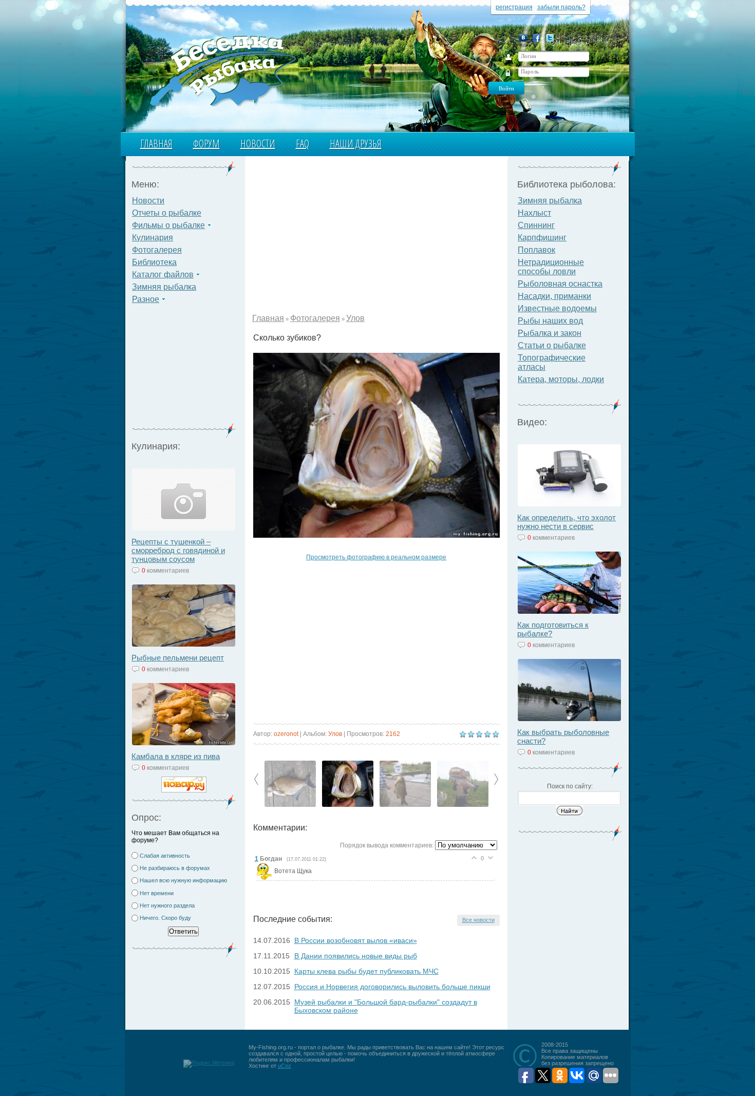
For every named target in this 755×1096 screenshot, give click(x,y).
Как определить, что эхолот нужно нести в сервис (566, 522)
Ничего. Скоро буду (165, 918)
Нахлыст (534, 213)
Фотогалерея (157, 249)
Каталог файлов (163, 274)
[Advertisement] (184, 369)
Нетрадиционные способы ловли (551, 267)
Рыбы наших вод (550, 320)
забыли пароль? (561, 7)
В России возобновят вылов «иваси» (355, 940)
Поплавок (536, 249)
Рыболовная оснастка (560, 283)
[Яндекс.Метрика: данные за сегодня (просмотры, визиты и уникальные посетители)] (208, 1064)
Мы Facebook (536, 38)
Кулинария (152, 237)
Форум (206, 143)
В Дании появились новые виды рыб (355, 956)
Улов (355, 318)
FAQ (302, 143)
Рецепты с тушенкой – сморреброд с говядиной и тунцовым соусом (178, 550)
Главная (156, 143)
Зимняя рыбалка (164, 286)
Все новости (478, 920)
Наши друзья (356, 143)
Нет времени (157, 893)
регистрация (514, 7)
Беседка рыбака (222, 69)
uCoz (284, 1066)
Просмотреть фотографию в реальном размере (376, 557)
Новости (257, 143)
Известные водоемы (557, 308)
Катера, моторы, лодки (561, 379)
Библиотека (154, 262)
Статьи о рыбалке (552, 345)
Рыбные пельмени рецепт (177, 657)
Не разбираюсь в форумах (175, 868)
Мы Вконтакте (523, 38)
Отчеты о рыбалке (166, 213)
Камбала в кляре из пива (175, 756)
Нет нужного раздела (167, 905)
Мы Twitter (550, 38)
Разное (145, 299)
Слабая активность (165, 856)
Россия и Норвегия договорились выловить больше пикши (392, 986)
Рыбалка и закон (549, 333)
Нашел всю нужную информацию (183, 880)
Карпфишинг (542, 237)
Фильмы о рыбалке (168, 225)
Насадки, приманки (554, 296)
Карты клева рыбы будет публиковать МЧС (366, 971)
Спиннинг (536, 225)
